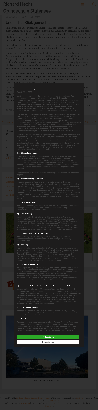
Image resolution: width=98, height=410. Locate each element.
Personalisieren (48, 342)
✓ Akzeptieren (48, 337)
